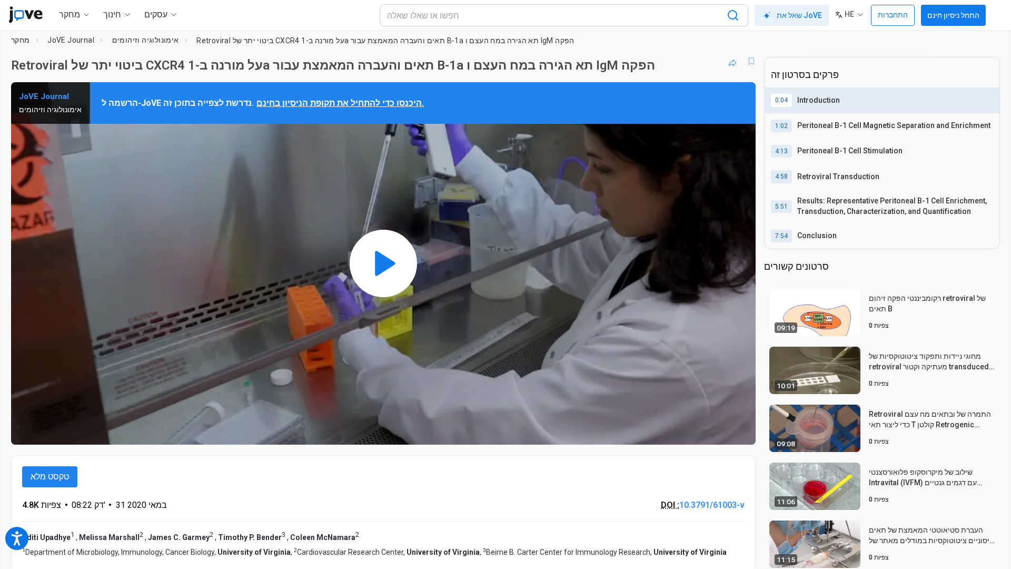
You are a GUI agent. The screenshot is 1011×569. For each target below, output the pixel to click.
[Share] (732, 61)
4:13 (781, 151)
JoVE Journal (70, 40)
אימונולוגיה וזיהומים (145, 40)
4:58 (781, 176)
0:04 (781, 100)
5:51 (781, 206)
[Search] (733, 15)
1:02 (781, 126)
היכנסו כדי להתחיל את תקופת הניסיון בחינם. (340, 103)
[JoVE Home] (25, 14)
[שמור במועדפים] (751, 61)
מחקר (20, 40)
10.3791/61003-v (712, 505)
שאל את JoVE (799, 15)
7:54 (781, 236)
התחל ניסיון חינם (953, 15)
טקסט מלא (50, 477)
